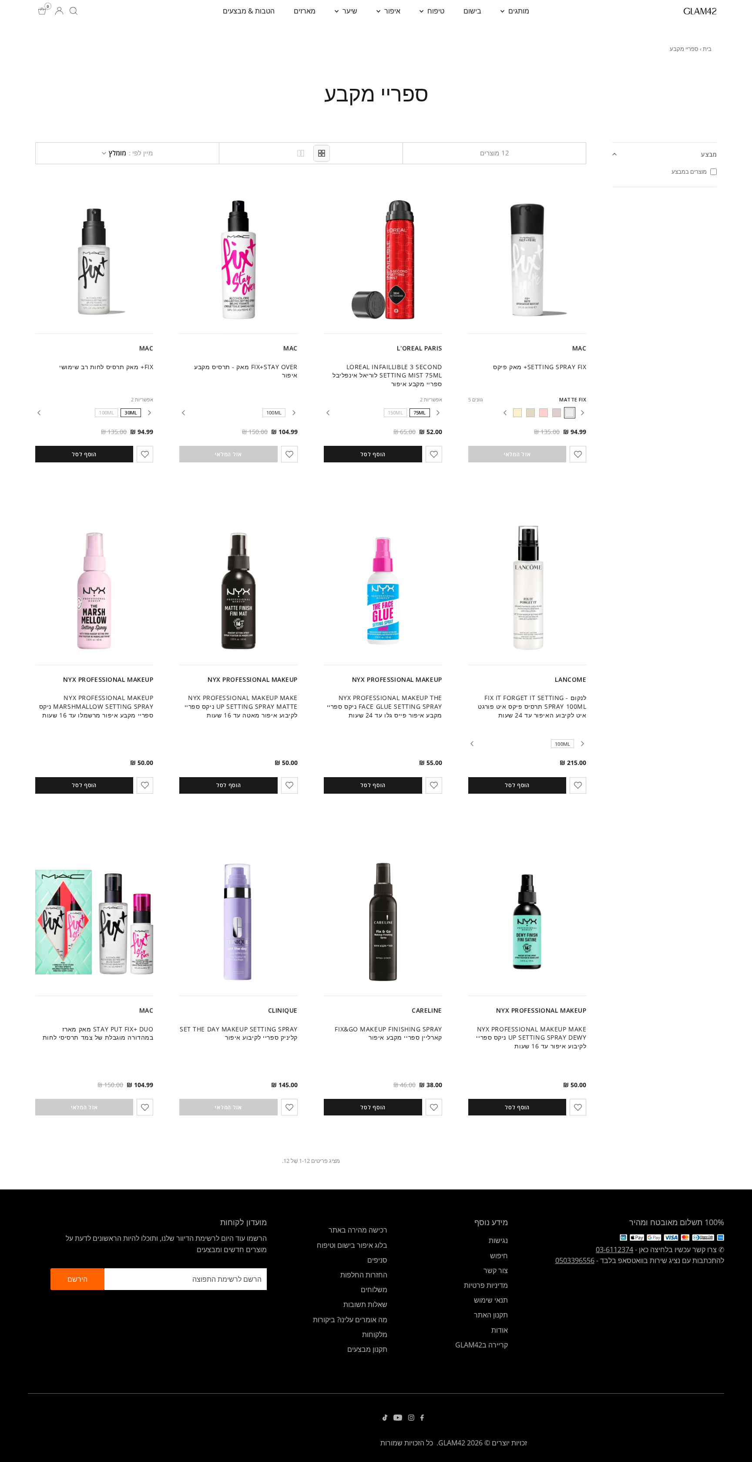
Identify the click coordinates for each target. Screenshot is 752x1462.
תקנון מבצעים (367, 1349)
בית (707, 49)
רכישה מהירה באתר (358, 1230)
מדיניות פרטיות (486, 1285)
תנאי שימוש (491, 1300)
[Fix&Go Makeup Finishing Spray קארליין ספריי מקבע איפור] (383, 922)
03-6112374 (614, 1249)
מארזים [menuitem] (305, 11)
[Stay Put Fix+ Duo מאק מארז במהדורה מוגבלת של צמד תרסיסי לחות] (94, 922)
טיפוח (435, 11)
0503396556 (574, 1260)
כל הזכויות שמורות (406, 1443)
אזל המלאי (517, 454)
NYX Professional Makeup (397, 679)
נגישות (498, 1240)
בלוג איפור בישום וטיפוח (352, 1245)
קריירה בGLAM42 (481, 1345)
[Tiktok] (384, 1418)
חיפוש (499, 1255)
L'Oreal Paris (419, 348)
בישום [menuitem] (472, 11)
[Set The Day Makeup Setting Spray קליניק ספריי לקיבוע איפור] (238, 922)
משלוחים (374, 1289)
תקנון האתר (491, 1315)
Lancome (570, 679)
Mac (579, 348)
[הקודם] (582, 413)
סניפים (377, 1260)
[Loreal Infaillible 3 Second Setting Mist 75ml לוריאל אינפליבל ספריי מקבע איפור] (383, 260)
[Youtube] (397, 1418)
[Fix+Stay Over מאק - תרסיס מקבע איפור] (238, 260)
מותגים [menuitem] (518, 11)
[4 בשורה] (321, 153)
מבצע (709, 154)
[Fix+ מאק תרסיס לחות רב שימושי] (94, 260)
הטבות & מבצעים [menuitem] (249, 11)
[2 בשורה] (300, 153)
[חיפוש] (73, 11)
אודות (499, 1330)
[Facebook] (422, 1418)
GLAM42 (451, 1443)
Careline (427, 1010)
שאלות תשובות (365, 1304)
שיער (349, 11)
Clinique (283, 1010)
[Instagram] (411, 1418)
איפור (391, 11)
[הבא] (505, 413)
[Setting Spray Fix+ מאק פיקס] (527, 260)
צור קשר (495, 1270)
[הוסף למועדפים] (578, 454)
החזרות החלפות (363, 1275)
